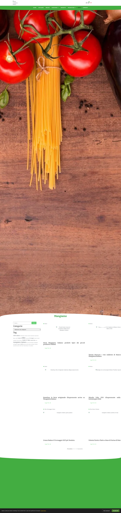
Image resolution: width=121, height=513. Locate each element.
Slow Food (21, 345)
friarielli (35, 338)
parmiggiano (36, 342)
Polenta (97, 409)
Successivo (80, 448)
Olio (27, 342)
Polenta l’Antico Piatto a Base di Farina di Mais (105, 440)
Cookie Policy (43, 510)
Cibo (45, 409)
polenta (29, 344)
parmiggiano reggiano (16, 344)
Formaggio (49, 409)
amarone (26, 335)
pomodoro (32, 344)
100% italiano (16, 335)
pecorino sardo (25, 344)
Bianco (14, 338)
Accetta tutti (115, 510)
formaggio (31, 338)
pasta (22, 344)
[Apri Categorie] (58, 7)
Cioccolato (27, 338)
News (45, 323)
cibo (23, 338)
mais (36, 340)
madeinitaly (32, 340)
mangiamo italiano (19, 342)
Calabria (19, 338)
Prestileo (36, 344)
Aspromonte (37, 335)
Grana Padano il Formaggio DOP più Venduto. (59, 440)
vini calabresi (31, 345)
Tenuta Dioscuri (26, 345)
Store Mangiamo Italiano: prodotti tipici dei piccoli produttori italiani (64, 343)
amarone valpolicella (31, 335)
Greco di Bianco (19, 340)
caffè (16, 338)
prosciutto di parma (16, 345)
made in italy (26, 340)
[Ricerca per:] (22, 323)
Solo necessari (106, 510)
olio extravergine (30, 342)
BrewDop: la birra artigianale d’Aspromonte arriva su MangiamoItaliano (64, 398)
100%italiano (22, 335)
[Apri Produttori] (75, 7)
